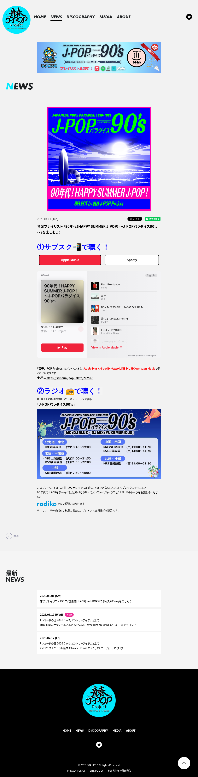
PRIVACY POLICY (76, 770)
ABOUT (123, 16)
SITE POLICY (96, 770)
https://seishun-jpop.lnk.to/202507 (69, 378)
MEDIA (105, 16)
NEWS (56, 16)
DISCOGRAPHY (81, 16)
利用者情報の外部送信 (119, 770)
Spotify (132, 260)
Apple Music (70, 260)
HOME (40, 16)
